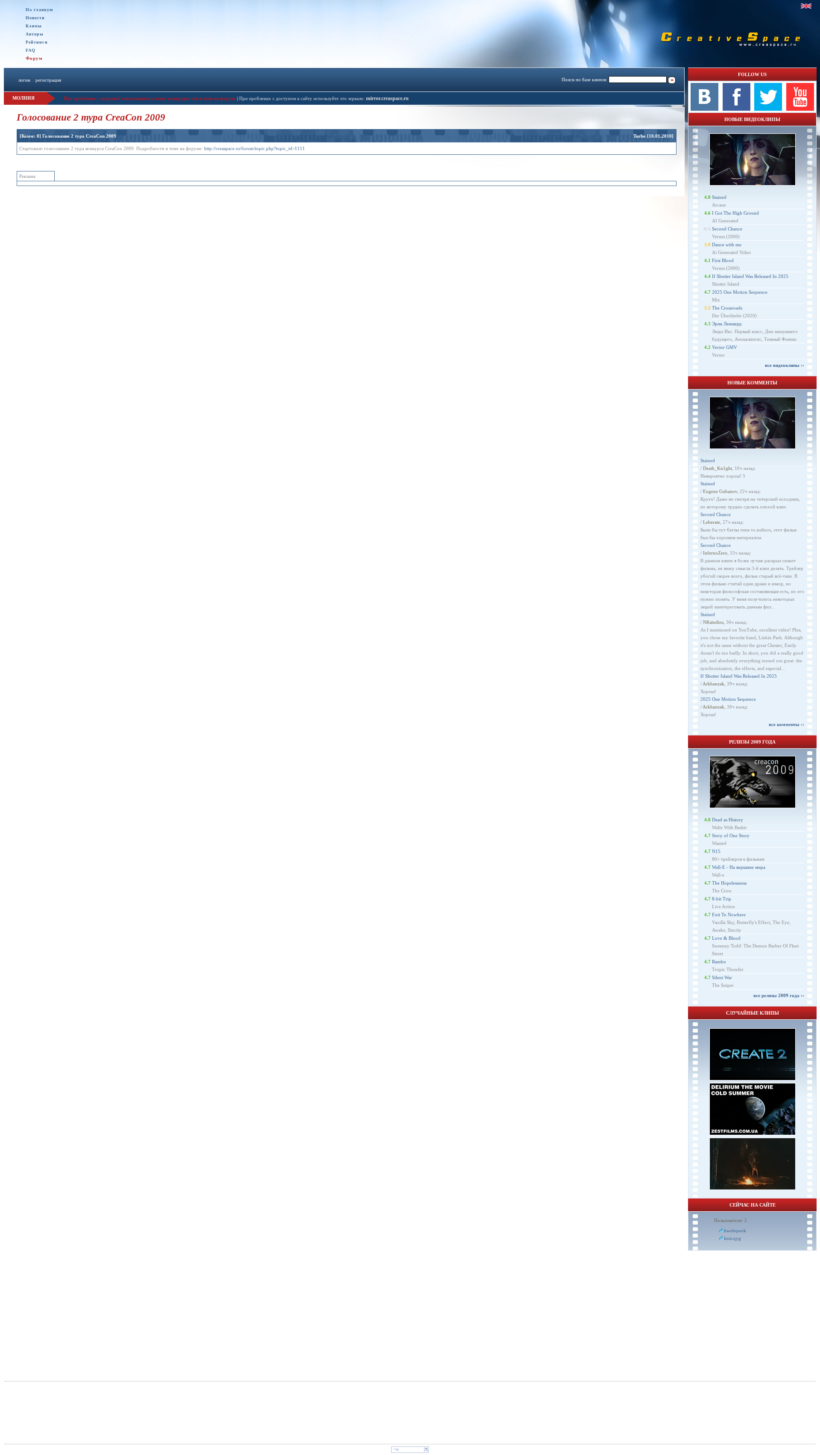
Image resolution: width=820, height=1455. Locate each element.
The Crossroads (727, 307)
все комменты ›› (786, 724)
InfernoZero (715, 552)
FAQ (30, 50)
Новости (35, 17)
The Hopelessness (729, 882)
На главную (39, 9)
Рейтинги (37, 42)
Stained (719, 197)
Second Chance (727, 228)
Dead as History (727, 819)
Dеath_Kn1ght (717, 468)
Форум (34, 58)
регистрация (48, 80)
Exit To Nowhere (729, 914)
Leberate (711, 522)
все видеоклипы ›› (784, 365)
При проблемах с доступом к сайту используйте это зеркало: (302, 98)
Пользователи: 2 (730, 1220)
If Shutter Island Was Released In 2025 (750, 276)
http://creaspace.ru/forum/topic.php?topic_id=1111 (254, 148)
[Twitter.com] (768, 109)
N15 (716, 851)
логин (24, 80)
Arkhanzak (713, 683)
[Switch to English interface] (806, 6)
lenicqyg (732, 1238)
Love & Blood (726, 938)
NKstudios (713, 622)
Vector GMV (724, 347)
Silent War (722, 977)
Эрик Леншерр (727, 323)
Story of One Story (731, 835)
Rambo (719, 961)
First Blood (723, 260)
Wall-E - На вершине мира (738, 867)
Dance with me (726, 244)
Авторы (35, 34)
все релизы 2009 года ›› (778, 995)
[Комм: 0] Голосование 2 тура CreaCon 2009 (68, 136)
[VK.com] (704, 109)
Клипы (34, 26)
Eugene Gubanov (720, 491)
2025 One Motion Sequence (739, 292)
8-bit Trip (721, 898)
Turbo (639, 136)
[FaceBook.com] (736, 109)
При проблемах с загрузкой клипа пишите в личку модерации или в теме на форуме (150, 98)
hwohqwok (735, 1230)
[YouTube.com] (800, 109)
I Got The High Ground (735, 212)
